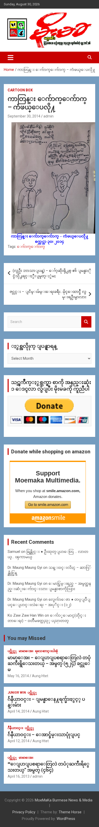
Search (86, 322)
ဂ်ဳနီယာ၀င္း (15, 728)
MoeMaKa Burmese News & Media (63, 800)
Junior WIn (17, 692)
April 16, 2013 (18, 776)
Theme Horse (70, 812)
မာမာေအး (26, 651)
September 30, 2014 (24, 116)
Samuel (14, 551)
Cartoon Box (20, 90)
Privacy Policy (23, 812)
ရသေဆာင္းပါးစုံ (46, 651)
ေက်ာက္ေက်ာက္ (31, 247)
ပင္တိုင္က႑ (12, 651)
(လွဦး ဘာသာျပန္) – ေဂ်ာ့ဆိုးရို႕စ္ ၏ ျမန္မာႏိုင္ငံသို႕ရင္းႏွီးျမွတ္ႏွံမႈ (52, 273)
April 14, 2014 (18, 711)
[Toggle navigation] (10, 57)
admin (48, 116)
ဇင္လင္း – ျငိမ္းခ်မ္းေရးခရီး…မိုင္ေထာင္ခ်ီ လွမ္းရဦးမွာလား (48, 294)
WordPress (66, 818)
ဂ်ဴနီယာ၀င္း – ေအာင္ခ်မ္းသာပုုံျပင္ (44, 734)
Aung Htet (40, 676)
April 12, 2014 (18, 741)
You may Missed (26, 638)
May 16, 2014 (18, 676)
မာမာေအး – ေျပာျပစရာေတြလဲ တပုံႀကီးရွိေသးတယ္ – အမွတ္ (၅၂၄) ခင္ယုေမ (49, 663)
